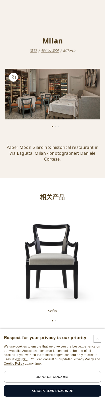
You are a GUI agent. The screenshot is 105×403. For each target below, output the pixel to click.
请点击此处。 (21, 359)
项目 (33, 50)
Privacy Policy (83, 359)
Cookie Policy (14, 363)
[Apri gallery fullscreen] (52, 94)
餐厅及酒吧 (50, 50)
